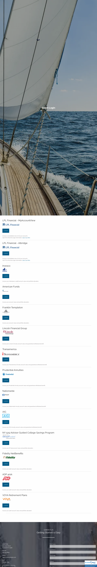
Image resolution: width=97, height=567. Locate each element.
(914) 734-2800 (26, 237)
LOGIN (6, 230)
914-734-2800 (5, 552)
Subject (57, 561)
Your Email (58, 555)
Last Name (52, 549)
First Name (52, 544)
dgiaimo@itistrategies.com (9, 557)
